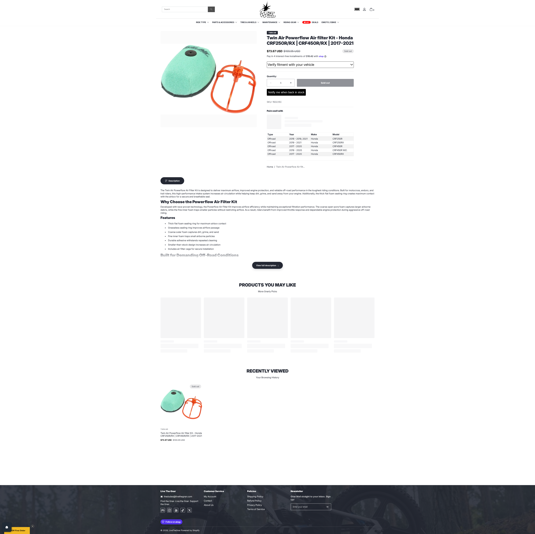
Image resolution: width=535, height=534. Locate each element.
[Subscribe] (327, 506)
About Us (208, 505)
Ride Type (201, 22)
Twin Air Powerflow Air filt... (290, 166)
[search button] (211, 9)
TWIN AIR (272, 33)
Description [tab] (174, 181)
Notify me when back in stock (286, 92)
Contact (208, 500)
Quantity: (272, 76)
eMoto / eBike (329, 22)
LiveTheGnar (174, 530)
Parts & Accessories (223, 22)
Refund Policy (254, 500)
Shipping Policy (255, 496)
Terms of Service (256, 509)
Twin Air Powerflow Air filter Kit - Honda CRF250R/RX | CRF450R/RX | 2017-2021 (181, 434)
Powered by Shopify (190, 530)
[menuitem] (224, 496)
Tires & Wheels (248, 22)
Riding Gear (290, 22)
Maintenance (269, 22)
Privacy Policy (254, 505)
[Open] (7, 527)
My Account (210, 496)
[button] (357, 9)
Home (270, 166)
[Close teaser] (32, 526)
